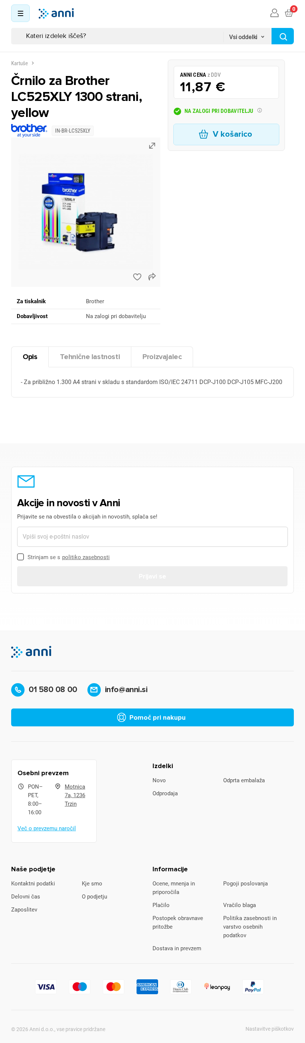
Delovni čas (25, 896)
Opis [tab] (30, 356)
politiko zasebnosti (86, 557)
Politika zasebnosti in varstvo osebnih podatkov (250, 927)
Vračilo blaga (239, 905)
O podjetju (94, 896)
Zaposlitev (24, 909)
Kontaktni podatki (33, 883)
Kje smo (92, 883)
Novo (159, 780)
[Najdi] (283, 36)
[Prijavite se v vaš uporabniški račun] (274, 13)
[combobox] (247, 34)
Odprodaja (165, 793)
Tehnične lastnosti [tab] (90, 356)
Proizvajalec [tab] (162, 356)
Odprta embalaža (244, 780)
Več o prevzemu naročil (46, 828)
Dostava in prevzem (176, 948)
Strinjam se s (69, 557)
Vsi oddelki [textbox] (243, 37)
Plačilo (161, 905)
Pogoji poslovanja (245, 883)
